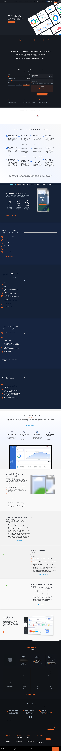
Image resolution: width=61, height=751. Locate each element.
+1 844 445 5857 (47, 713)
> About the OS (30, 417)
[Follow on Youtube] (43, 743)
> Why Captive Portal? (11, 215)
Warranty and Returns (30, 741)
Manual (28, 737)
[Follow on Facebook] (39, 743)
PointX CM (8, 741)
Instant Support (29, 740)
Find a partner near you (30, 694)
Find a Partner (18, 740)
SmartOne (7, 738)
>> (4, 297)
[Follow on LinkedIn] (37, 743)
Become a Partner (19, 741)
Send (51, 728)
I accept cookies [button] (56, 748)
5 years (26, 84)
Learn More (11, 21)
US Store (17, 738)
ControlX (7, 740)
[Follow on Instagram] (41, 743)
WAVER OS (14, 15)
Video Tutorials (29, 738)
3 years (19, 84)
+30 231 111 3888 (48, 712)
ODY (7, 737)
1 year (11, 84)
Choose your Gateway (42, 93)
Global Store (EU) (19, 737)
